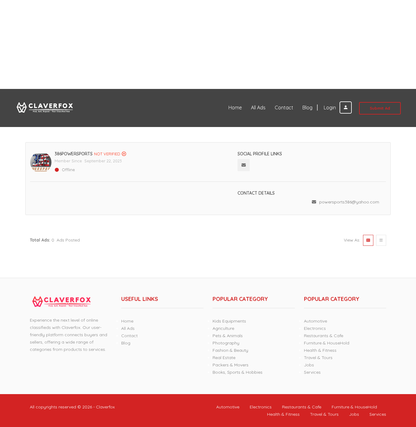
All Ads (258, 107)
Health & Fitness (320, 350)
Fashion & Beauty (230, 350)
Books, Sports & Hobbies (238, 372)
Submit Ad (380, 108)
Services (312, 372)
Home (235, 107)
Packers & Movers (231, 365)
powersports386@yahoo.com (349, 202)
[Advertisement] (182, 44)
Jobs (309, 365)
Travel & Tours (318, 357)
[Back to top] (396, 389)
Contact (284, 107)
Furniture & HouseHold (326, 343)
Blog (307, 107)
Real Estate (224, 357)
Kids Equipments (229, 321)
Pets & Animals (228, 335)
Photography (226, 343)
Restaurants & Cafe (323, 335)
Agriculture (223, 328)
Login (330, 107)
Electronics (315, 328)
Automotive (315, 321)
